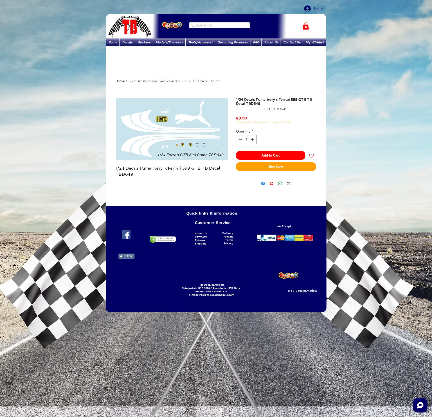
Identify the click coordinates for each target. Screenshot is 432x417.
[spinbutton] (246, 139)
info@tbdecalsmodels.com (216, 294)
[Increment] (253, 139)
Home (120, 81)
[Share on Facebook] (263, 183)
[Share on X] (288, 183)
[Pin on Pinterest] (271, 183)
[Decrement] (240, 139)
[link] (306, 25)
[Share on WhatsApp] (280, 183)
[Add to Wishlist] (311, 155)
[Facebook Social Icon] (126, 234)
